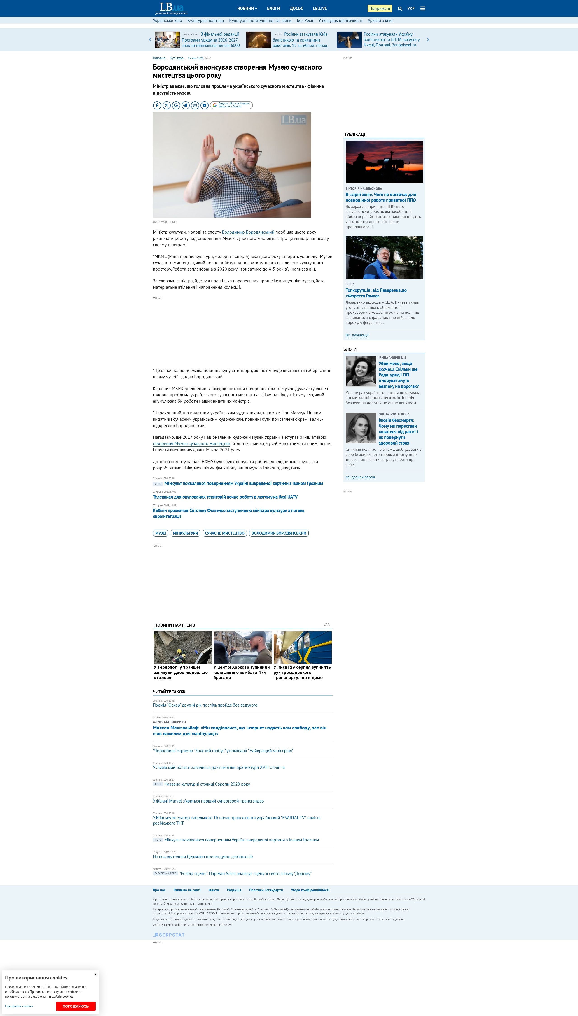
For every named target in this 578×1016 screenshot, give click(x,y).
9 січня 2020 (195, 58)
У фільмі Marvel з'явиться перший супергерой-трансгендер (208, 801)
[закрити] (95, 974)
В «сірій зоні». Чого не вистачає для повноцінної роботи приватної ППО (381, 197)
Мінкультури (185, 533)
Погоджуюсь (76, 1006)
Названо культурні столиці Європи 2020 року (202, 784)
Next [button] (428, 39)
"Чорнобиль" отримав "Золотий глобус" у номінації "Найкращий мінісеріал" (223, 751)
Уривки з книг (380, 20)
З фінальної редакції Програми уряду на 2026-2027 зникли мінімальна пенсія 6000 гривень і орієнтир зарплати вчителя (211, 45)
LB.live (320, 8)
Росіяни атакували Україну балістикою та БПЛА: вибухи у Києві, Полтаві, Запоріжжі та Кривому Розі (392, 42)
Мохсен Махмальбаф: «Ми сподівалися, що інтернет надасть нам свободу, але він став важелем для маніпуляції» (239, 730)
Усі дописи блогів (360, 477)
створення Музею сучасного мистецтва (191, 443)
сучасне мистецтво (225, 533)
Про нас (159, 890)
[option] (198, 39)
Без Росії (305, 20)
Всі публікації (357, 335)
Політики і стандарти (266, 890)
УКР (411, 8)
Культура (177, 58)
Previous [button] (150, 39)
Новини (245, 8)
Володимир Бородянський (248, 232)
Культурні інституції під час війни (260, 20)
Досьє (296, 8)
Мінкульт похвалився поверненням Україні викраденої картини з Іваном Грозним (239, 483)
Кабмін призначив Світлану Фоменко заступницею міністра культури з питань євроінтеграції (228, 513)
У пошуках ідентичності (340, 20)
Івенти (214, 890)
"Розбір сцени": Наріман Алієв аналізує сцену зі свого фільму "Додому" (233, 873)
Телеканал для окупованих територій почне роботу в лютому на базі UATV (225, 497)
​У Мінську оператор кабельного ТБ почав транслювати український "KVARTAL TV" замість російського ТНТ (236, 820)
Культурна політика (205, 20)
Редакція (234, 890)
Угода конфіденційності (310, 890)
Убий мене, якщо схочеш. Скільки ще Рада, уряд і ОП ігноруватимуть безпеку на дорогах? (399, 374)
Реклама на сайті (187, 890)
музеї (160, 533)
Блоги (273, 8)
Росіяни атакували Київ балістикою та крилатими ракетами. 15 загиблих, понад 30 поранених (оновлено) (300, 42)
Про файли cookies (19, 1006)
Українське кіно (167, 20)
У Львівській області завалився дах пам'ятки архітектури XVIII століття (219, 767)
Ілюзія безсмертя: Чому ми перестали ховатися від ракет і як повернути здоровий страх (398, 431)
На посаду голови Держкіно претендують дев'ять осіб (203, 856)
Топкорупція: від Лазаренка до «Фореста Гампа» (376, 293)
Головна (159, 58)
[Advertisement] (243, 332)
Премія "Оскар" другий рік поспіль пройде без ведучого (205, 705)
